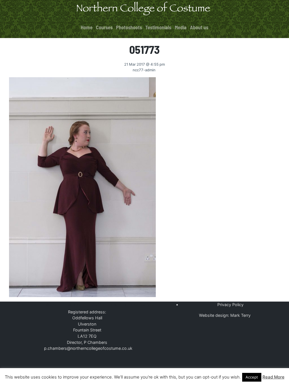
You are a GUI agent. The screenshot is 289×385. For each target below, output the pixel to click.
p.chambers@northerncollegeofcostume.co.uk (88, 348)
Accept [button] (252, 377)
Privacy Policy (230, 304)
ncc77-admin (144, 70)
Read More (273, 377)
